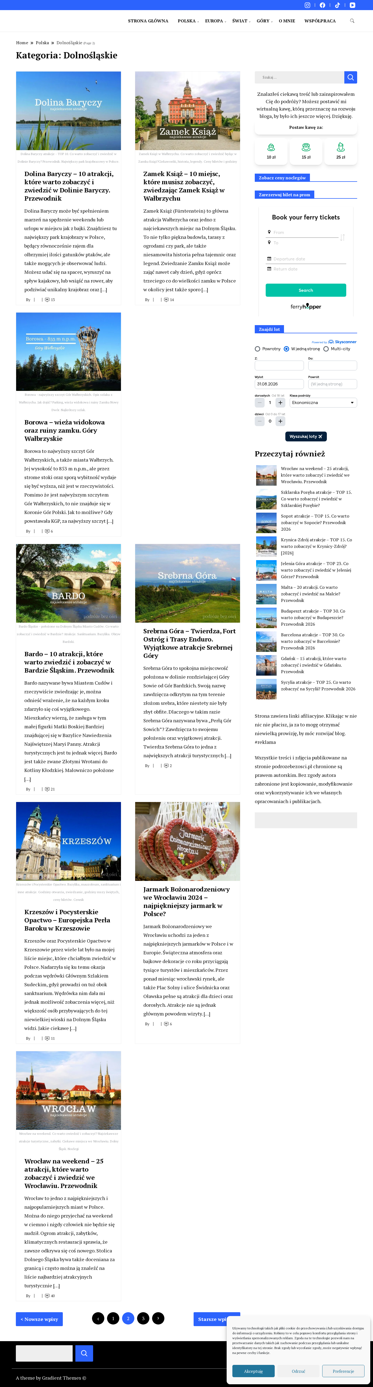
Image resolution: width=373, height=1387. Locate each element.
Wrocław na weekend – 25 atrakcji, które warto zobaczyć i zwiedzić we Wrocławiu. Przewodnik (63, 1173)
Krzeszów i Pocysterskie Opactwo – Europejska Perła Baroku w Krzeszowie (67, 919)
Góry (263, 21)
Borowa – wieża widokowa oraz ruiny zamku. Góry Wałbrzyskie (64, 430)
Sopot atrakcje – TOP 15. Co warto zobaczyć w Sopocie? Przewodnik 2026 (315, 522)
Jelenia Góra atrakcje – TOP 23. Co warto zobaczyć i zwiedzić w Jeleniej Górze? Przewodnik (316, 570)
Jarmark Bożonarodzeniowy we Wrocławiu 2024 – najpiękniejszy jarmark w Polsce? (186, 901)
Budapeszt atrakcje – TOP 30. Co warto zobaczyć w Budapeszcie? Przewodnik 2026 (313, 617)
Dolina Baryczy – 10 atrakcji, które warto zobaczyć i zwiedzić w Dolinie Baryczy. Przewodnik (68, 186)
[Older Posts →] (158, 1318)
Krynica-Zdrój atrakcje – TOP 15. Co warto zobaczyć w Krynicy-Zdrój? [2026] (316, 546)
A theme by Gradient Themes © (51, 1377)
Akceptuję (253, 1371)
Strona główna (148, 21)
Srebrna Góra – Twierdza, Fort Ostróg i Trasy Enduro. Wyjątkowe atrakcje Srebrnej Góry (189, 643)
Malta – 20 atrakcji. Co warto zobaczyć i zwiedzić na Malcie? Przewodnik (310, 593)
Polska (187, 21)
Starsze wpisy (215, 1319)
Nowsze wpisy (41, 1319)
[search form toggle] (352, 21)
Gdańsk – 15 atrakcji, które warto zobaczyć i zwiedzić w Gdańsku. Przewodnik (313, 665)
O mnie (287, 21)
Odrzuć (298, 1371)
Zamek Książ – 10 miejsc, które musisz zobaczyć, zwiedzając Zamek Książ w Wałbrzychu (183, 186)
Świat (239, 21)
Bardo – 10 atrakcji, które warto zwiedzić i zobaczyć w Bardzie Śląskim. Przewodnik (69, 662)
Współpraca (320, 21)
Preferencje (343, 1371)
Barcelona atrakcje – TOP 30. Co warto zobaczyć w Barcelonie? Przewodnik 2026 (312, 641)
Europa (214, 21)
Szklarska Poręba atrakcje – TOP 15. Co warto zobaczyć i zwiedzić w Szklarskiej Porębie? (316, 498)
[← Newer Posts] (98, 1318)
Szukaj (84, 1353)
